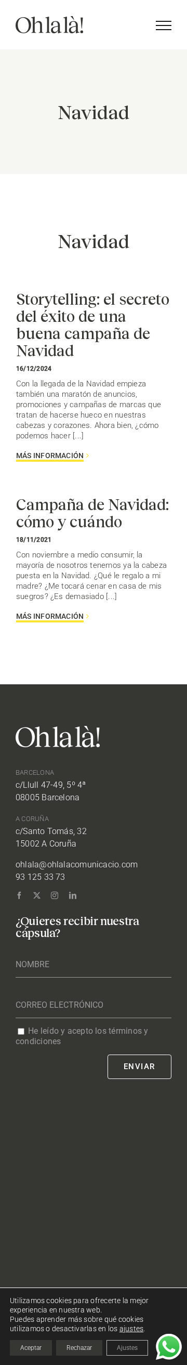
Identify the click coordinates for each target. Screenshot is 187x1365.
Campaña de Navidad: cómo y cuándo (92, 512)
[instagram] (54, 895)
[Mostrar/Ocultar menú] (164, 25)
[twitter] (37, 895)
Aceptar (31, 1347)
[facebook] (19, 895)
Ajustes (127, 1347)
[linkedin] (72, 895)
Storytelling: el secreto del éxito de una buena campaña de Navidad (92, 324)
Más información (50, 455)
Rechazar (79, 1347)
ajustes (131, 1328)
